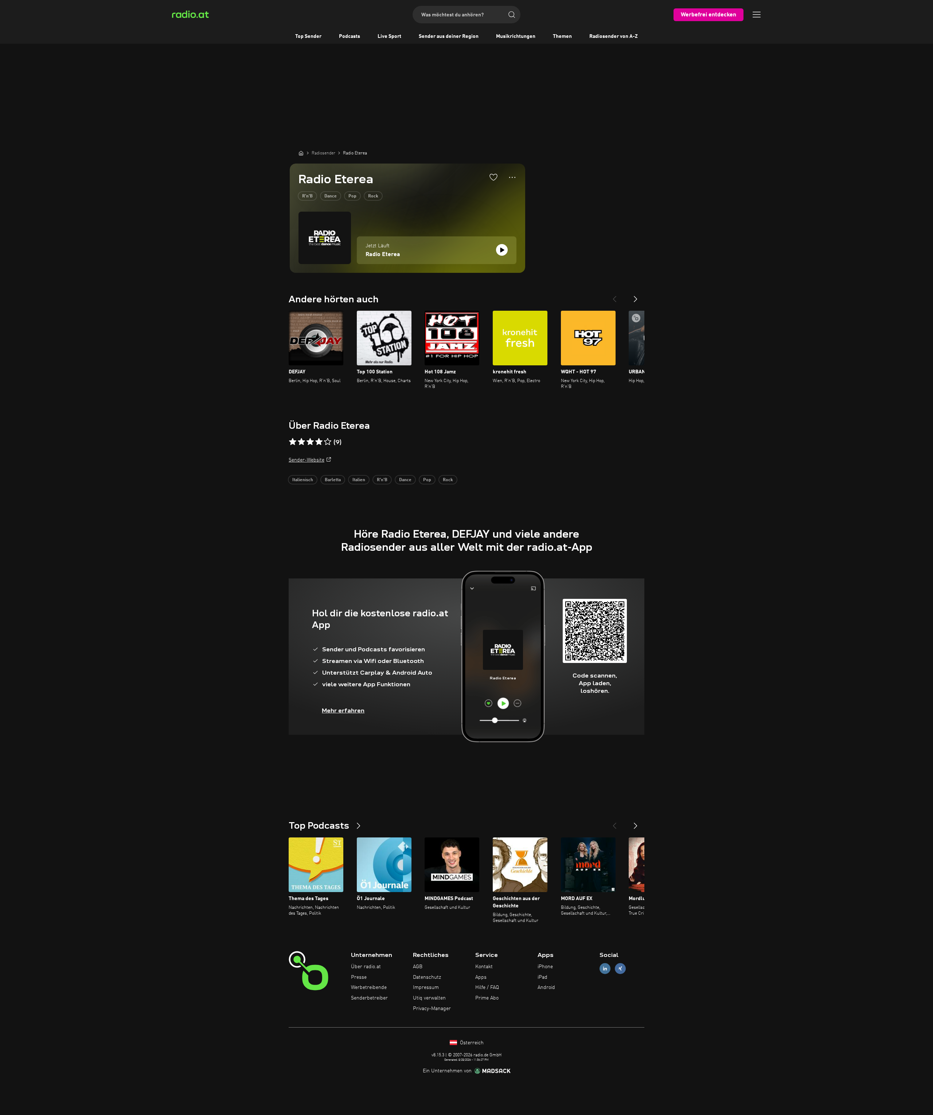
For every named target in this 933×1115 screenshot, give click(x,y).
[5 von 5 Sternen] (327, 441)
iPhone (545, 966)
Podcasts (349, 36)
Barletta (333, 480)
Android (546, 987)
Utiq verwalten (429, 998)
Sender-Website (306, 460)
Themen (562, 36)
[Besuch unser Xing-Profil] (620, 968)
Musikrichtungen (515, 36)
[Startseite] (301, 153)
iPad (542, 977)
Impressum (426, 987)
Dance (330, 196)
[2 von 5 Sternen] (301, 441)
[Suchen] (511, 14)
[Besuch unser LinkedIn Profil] (605, 968)
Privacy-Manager (432, 1008)
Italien (358, 480)
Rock (373, 196)
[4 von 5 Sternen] (319, 441)
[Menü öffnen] (756, 14)
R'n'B (307, 196)
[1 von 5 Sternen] (292, 441)
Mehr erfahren (343, 710)
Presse (359, 977)
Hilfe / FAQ (487, 987)
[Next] (635, 296)
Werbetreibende (369, 987)
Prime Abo (487, 998)
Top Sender (308, 36)
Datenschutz (427, 977)
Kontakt (484, 966)
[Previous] (614, 296)
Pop (352, 196)
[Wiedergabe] (502, 250)
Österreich (471, 1042)
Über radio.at (366, 966)
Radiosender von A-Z (613, 36)
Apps (481, 977)
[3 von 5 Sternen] (310, 441)
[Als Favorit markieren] (493, 177)
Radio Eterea (383, 255)
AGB (417, 966)
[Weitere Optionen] (512, 177)
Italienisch (302, 480)
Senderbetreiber (369, 998)
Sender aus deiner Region (449, 36)
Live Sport (389, 36)
